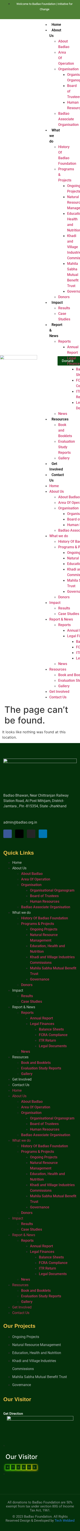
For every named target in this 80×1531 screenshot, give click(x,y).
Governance (39, 979)
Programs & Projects (37, 924)
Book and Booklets (36, 1063)
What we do (58, 536)
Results (64, 308)
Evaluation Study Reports (66, 447)
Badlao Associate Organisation (68, 119)
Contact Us (57, 697)
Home (56, 24)
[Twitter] (37, 15)
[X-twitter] (19, 834)
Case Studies (68, 614)
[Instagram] (53, 15)
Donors (64, 297)
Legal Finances (42, 1024)
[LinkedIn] (45, 15)
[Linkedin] (43, 834)
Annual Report (41, 1018)
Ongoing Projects (43, 929)
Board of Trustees (44, 896)
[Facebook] (29, 15)
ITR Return (47, 1040)
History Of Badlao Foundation (44, 918)
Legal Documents (53, 1046)
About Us (56, 491)
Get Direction (13, 1414)
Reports (64, 341)
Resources (60, 419)
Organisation (68, 69)
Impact (57, 302)
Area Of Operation (35, 879)
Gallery (64, 458)
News (62, 414)
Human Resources (44, 901)
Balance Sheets (51, 1029)
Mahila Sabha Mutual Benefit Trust (72, 274)
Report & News (61, 619)
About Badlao (69, 497)
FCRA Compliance (53, 1035)
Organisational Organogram (52, 890)
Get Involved (59, 691)
